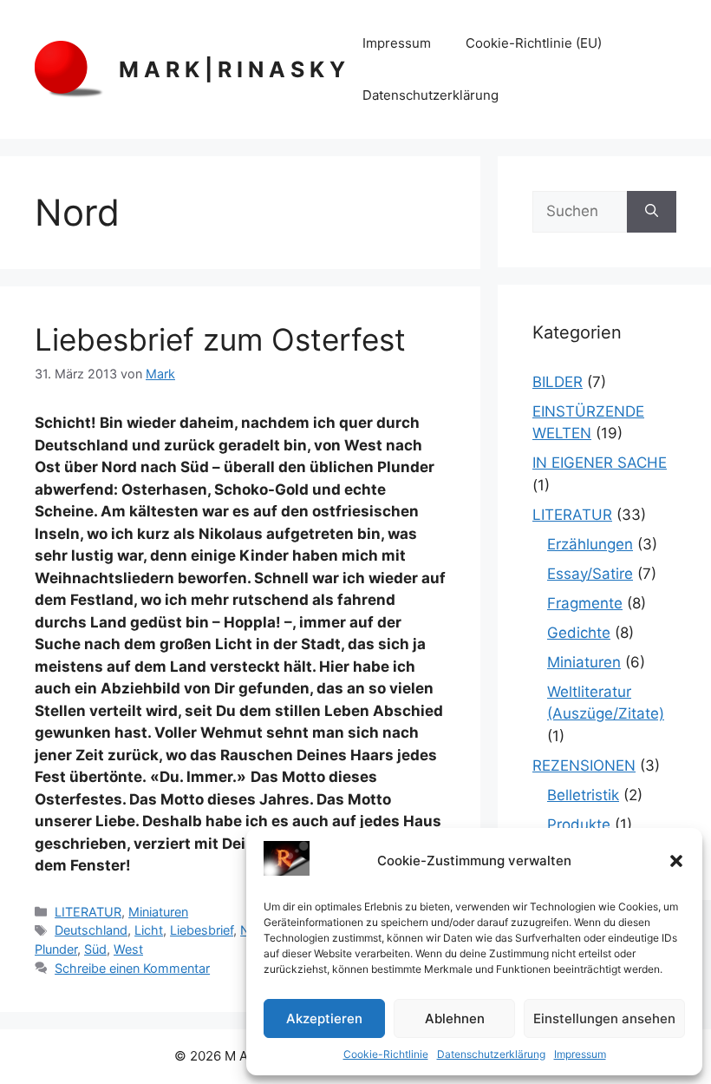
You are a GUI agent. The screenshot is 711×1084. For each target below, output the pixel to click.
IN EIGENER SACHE (599, 462)
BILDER (557, 382)
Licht (148, 930)
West (128, 949)
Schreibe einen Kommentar (132, 968)
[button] (676, 861)
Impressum (580, 1054)
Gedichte (578, 632)
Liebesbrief (201, 930)
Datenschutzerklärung (491, 1054)
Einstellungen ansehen (604, 1018)
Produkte (578, 824)
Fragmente (585, 603)
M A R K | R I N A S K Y (232, 69)
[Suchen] (651, 212)
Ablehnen (455, 1018)
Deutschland (91, 930)
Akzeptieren (324, 1018)
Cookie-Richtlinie (385, 1054)
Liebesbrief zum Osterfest (220, 339)
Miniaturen (158, 911)
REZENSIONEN (584, 765)
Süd (95, 949)
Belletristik (583, 795)
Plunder (56, 949)
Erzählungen (590, 544)
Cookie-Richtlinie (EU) (534, 43)
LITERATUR (88, 911)
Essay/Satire (590, 573)
